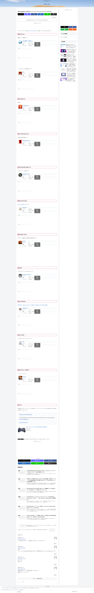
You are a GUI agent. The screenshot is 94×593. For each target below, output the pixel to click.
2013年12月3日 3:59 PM (21, 558)
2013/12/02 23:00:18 (23, 422)
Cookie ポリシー (21, 589)
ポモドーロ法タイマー (22, 204)
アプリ (22, 439)
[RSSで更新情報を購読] (73, 29)
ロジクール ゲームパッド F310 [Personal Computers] (36, 426)
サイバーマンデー (31, 30)
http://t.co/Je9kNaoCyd (23, 419)
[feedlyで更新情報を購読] (64, 29)
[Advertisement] (37, 26)
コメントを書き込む (37, 578)
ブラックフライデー (46, 439)
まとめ (29, 439)
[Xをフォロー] (64, 27)
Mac (19, 439)
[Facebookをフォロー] (73, 27)
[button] (54, 14)
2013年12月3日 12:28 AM (22, 539)
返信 (55, 543)
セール (41, 439)
